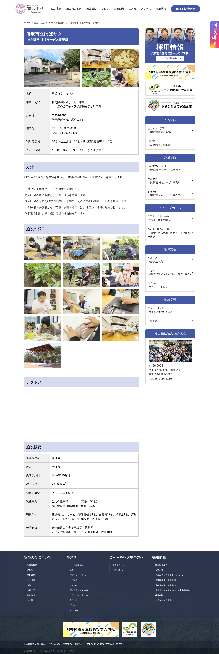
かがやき (74, 580)
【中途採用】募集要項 (165, 585)
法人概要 (31, 580)
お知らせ (31, 595)
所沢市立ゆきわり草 (79, 590)
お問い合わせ (187, 8)
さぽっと (74, 600)
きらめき (74, 585)
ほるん (73, 605)
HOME (27, 22)
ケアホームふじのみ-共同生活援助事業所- (159, 218)
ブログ (105, 8)
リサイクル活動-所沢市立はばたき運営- (160, 310)
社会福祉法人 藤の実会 (34, 644)
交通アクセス (118, 565)
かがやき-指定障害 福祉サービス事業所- (164, 180)
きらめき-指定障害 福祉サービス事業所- (164, 193)
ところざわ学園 (77, 565)
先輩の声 (159, 570)
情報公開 (31, 590)
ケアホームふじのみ (79, 595)
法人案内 (56, 8)
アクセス (146, 8)
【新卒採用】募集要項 (165, 580)
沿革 (29, 585)
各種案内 (119, 8)
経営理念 (31, 570)
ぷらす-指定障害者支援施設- (159, 143)
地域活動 (91, 8)
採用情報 (161, 8)
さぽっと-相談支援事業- (156, 259)
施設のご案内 (74, 8)
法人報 (132, 8)
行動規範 (31, 575)
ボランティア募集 (163, 600)
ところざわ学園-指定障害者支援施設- (159, 130)
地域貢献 (152, 320)
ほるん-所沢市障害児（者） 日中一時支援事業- (169, 272)
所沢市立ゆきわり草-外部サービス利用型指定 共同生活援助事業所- (169, 233)
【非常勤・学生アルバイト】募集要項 (172, 590)
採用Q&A (159, 595)
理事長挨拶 (32, 565)
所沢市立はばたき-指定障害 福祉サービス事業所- (164, 168)
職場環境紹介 (161, 565)
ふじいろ (158, 285)
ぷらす (73, 570)
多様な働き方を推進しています (169, 575)
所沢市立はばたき (78, 575)
